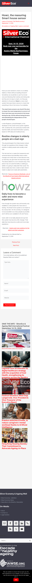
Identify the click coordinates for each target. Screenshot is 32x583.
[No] (30, 576)
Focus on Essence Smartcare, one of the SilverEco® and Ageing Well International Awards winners (16, 176)
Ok (16, 580)
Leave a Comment (7, 21)
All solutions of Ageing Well (9, 26)
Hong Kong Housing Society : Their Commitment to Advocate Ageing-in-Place (15, 446)
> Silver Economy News (7, 500)
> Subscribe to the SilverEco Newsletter (11, 502)
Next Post (16, 245)
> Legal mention (4, 515)
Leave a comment (24, 26)
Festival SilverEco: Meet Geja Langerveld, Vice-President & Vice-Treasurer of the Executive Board (15, 398)
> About (2, 510)
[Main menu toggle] (28, 3)
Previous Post (16, 242)
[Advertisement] (16, 74)
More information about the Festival (12, 348)
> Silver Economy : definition (8, 498)
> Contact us (4, 513)
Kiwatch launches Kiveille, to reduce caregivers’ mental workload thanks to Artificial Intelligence (15, 423)
